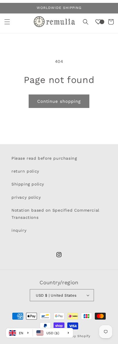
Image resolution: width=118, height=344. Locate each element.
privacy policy (26, 197)
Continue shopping (59, 101)
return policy (25, 171)
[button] (7, 22)
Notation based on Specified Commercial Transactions (55, 214)
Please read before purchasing (44, 158)
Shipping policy (27, 184)
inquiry (18, 230)
